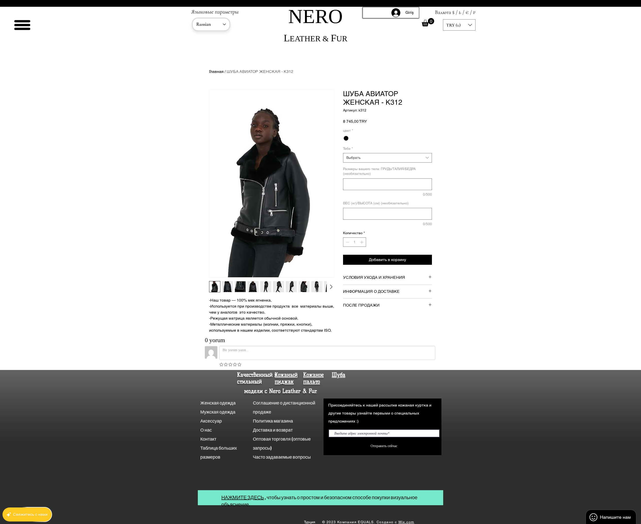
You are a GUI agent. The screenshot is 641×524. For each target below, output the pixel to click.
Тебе (348, 149)
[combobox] (387, 158)
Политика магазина (273, 421)
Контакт (208, 439)
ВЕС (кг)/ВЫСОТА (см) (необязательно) (376, 203)
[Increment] (362, 242)
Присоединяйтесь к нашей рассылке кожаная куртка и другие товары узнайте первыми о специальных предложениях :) (379, 413)
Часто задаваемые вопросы (282, 457)
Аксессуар (211, 421)
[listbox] (459, 25)
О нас (206, 430)
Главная (216, 71)
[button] (22, 25)
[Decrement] (347, 242)
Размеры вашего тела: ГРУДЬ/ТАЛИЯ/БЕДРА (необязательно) (379, 171)
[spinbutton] (354, 242)
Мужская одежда (217, 412)
